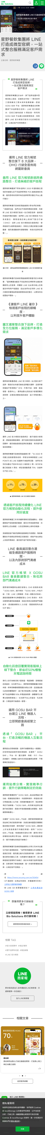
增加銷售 (24, 950)
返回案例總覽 (22, 1081)
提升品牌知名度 (13, 950)
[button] (19, 1075)
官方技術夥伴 (12, 945)
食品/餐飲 (23, 945)
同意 (22, 1129)
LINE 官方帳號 (12, 954)
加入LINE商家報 (22, 998)
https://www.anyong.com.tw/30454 (22, 877)
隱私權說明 (15, 1121)
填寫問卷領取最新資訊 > (22, 924)
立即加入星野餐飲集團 (13, 884)
